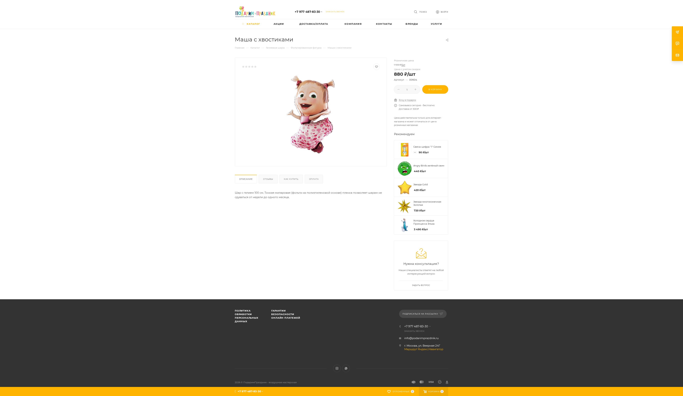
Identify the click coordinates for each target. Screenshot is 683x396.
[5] (255, 67)
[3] (249, 67)
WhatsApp (346, 368)
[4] (252, 67)
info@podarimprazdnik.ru (421, 338)
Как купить (291, 179)
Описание (245, 179)
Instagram (337, 368)
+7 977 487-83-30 (307, 12)
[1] (243, 67)
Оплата (314, 179)
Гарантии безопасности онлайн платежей (285, 314)
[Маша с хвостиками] (311, 114)
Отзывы (268, 179)
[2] (246, 67)
